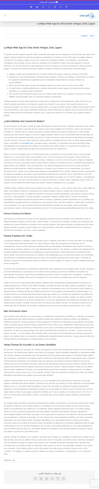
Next (91, 36)
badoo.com (28, 143)
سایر (13, 460)
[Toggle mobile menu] (5, 15)
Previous (84, 36)
